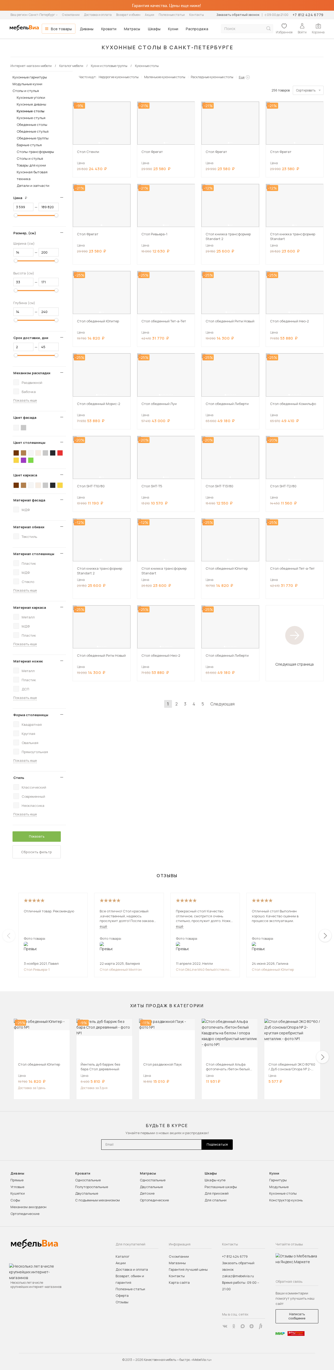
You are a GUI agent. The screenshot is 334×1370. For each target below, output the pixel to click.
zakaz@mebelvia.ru (238, 1276)
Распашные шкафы (221, 1186)
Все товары (61, 28)
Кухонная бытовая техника (32, 175)
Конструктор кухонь (286, 1200)
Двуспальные (86, 1193)
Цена (22, 197)
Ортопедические (24, 1213)
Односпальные (88, 1180)
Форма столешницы (30, 714)
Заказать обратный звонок (237, 15)
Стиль (18, 777)
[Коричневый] (23, 453)
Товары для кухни (31, 165)
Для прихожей (217, 1193)
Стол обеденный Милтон (121, 969)
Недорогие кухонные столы (119, 77)
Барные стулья (29, 145)
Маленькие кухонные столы (164, 77)
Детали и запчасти (33, 185)
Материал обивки (28, 527)
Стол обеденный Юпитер (273, 969)
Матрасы (132, 28)
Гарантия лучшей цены (188, 1269)
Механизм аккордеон (28, 1207)
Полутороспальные (91, 1186)
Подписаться (217, 1144)
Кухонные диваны (31, 104)
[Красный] (60, 453)
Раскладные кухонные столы (212, 77)
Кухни (173, 28)
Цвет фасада (24, 417)
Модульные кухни (27, 84)
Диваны (86, 28)
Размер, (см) (24, 233)
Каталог (122, 1256)
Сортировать (305, 90)
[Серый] (23, 428)
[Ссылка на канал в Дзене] (251, 1326)
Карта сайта (179, 1282)
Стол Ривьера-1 (37, 969)
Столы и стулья (26, 90)
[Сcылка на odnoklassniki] (234, 1326)
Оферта (122, 1295)
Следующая (222, 704)
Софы (15, 1200)
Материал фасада (29, 500)
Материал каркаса (29, 607)
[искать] (268, 28)
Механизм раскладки (31, 373)
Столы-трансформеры (35, 151)
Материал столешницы (33, 553)
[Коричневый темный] (16, 453)
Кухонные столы (30, 111)
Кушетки (17, 1193)
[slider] (15, 215)
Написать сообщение (296, 1316)
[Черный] (53, 453)
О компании (71, 15)
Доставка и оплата (98, 15)
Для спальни (215, 1200)
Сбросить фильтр (36, 852)
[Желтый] (16, 460)
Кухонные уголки (31, 97)
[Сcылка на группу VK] (225, 1326)
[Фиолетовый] (23, 460)
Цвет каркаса (25, 475)
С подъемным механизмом (97, 1200)
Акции (149, 15)
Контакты (196, 15)
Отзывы (122, 1302)
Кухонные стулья (31, 117)
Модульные (279, 1186)
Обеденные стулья (33, 131)
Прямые (16, 1180)
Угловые (17, 1186)
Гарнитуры (278, 1180)
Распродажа (197, 28)
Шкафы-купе (215, 1180)
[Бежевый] (38, 453)
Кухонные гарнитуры (30, 77)
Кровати (108, 28)
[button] (99, 143)
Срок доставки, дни (30, 337)
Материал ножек (28, 661)
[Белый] (16, 428)
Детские (147, 1193)
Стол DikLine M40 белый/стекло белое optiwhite (202, 969)
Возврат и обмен (128, 15)
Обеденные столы (32, 124)
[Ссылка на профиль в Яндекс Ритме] (260, 1326)
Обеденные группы (33, 138)
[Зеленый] (31, 460)
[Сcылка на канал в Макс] (243, 1326)
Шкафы (154, 28)
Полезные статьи (172, 15)
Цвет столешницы (29, 442)
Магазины (177, 1263)
